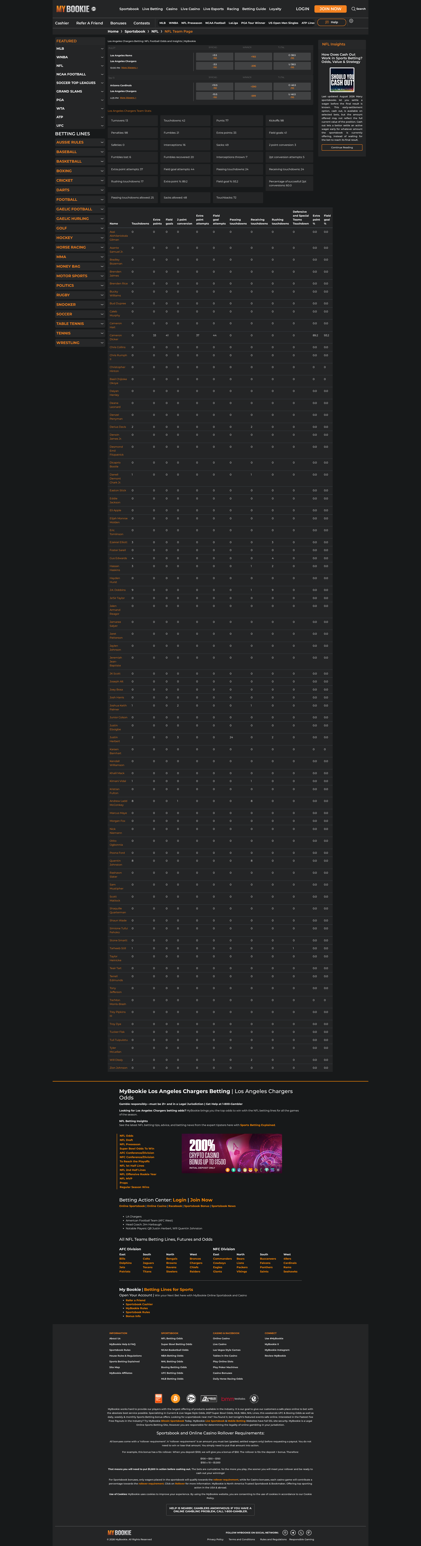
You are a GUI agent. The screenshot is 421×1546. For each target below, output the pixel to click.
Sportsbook (129, 9)
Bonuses (118, 23)
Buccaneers (268, 1258)
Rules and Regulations (273, 1539)
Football (66, 199)
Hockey (64, 238)
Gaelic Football (74, 209)
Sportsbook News (223, 1206)
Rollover (180, 1483)
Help (334, 22)
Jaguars (148, 1263)
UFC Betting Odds (172, 1373)
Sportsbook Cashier (139, 1304)
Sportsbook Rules (138, 1312)
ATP (59, 117)
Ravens (171, 1267)
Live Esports (213, 9)
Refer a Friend (135, 1300)
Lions (240, 1263)
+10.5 (214, 87)
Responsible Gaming (301, 1539)
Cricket (64, 180)
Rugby (63, 295)
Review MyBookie (275, 1355)
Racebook (175, 1206)
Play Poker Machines (225, 1367)
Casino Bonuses (222, 1373)
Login (302, 8)
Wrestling (67, 343)
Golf (61, 228)
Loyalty (275, 9)
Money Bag (68, 266)
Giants (217, 1271)
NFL (155, 31)
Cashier (62, 23)
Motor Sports (71, 276)
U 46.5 (292, 96)
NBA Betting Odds (172, 1355)
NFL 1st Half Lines (132, 1165)
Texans (148, 1267)
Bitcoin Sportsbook (172, 1420)
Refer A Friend (89, 23)
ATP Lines (308, 23)
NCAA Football (215, 23)
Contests (142, 23)
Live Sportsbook (215, 1420)
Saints (264, 1271)
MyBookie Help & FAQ (122, 1344)
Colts (146, 1258)
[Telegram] (293, 1532)
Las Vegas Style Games (226, 1349)
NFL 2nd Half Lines (133, 1170)
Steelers (171, 1271)
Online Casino (156, 1206)
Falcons (265, 1263)
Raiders (195, 1271)
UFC (59, 126)
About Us (114, 1338)
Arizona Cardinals (121, 85)
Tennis (63, 333)
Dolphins (125, 1263)
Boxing (64, 171)
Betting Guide (254, 9)
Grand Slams (69, 91)
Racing (233, 9)
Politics (65, 285)
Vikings (242, 1271)
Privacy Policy (215, 1539)
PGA (60, 100)
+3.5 (214, 57)
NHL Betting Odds (172, 1361)
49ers (287, 1258)
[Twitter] (301, 1533)
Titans (147, 1271)
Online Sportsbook (132, 1206)
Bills (122, 1258)
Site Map (114, 1367)
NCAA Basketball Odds (174, 1349)
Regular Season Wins (134, 1187)
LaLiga (233, 23)
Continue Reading (342, 147)
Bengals (171, 1258)
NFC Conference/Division (137, 1157)
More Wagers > (129, 67)
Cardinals (290, 1263)
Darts (62, 190)
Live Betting (152, 9)
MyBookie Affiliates (120, 1373)
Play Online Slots (223, 1361)
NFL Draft (126, 1140)
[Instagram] (285, 1532)
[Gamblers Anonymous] (209, 1397)
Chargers (196, 1263)
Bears (241, 1258)
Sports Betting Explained (257, 1125)
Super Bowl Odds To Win (137, 1148)
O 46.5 (292, 87)
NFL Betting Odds (172, 1338)
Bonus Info (133, 1316)
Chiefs (194, 1267)
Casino (171, 9)
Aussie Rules (70, 142)
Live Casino (190, 9)
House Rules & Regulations (125, 1355)
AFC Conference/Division (137, 1152)
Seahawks (290, 1271)
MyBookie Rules (137, 1308)
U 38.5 (292, 66)
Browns (171, 1263)
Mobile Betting (237, 1420)
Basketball (69, 161)
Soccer (64, 314)
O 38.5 (292, 57)
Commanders (222, 1258)
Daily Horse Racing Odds (228, 1378)
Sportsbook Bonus (196, 1206)
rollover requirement (225, 1479)
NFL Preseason (191, 23)
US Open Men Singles (283, 23)
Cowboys (219, 1263)
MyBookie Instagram (277, 1349)
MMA (61, 257)
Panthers (266, 1267)
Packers (242, 1267)
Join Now (330, 8)
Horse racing (71, 247)
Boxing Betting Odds (174, 1367)
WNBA (173, 23)
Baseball (66, 152)
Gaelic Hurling (72, 218)
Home (113, 31)
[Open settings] (350, 21)
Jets (122, 1267)
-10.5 (214, 96)
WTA (60, 108)
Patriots (124, 1271)
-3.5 (215, 66)
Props (124, 1182)
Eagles (217, 1267)
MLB (163, 23)
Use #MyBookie (274, 1338)
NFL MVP (126, 1178)
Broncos (195, 1258)
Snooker (66, 304)
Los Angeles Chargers (123, 61)
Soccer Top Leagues (76, 83)
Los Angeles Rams (121, 55)
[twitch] (309, 1532)
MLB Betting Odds (172, 1378)
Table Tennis (70, 323)
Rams (287, 1267)
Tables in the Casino (225, 1355)
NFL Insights (333, 44)
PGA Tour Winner (253, 23)
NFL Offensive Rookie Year (138, 1174)
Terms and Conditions (242, 1539)
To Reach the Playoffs (135, 1161)
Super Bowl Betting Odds (176, 1344)
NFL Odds (126, 1135)
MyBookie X (272, 1344)
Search (361, 8)
